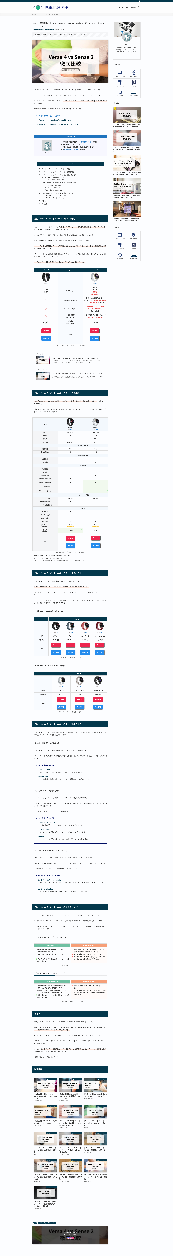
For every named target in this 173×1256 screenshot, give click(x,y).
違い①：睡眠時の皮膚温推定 (53, 185)
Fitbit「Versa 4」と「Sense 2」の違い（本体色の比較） (60, 175)
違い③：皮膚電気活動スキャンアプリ (55, 190)
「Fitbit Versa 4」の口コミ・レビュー (55, 195)
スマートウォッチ (49, 29)
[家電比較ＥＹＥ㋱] (50, 7)
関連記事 (44, 204)
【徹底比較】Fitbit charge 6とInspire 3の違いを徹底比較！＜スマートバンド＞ (77, 373)
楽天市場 (46, 338)
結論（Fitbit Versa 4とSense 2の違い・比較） (56, 169)
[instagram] (139, 1)
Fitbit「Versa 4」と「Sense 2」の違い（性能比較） (58, 172)
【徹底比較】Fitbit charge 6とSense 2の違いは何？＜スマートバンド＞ (75, 358)
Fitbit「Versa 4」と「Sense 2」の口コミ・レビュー (58, 193)
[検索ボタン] (139, 7)
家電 (35, 29)
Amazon (46, 331)
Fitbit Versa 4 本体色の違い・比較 (54, 177)
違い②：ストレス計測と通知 (53, 187)
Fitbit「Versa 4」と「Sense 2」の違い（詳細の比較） (59, 182)
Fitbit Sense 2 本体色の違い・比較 (54, 180)
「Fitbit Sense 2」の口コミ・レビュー (55, 198)
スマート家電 (41, 29)
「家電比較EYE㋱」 (86, 142)
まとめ (44, 201)
